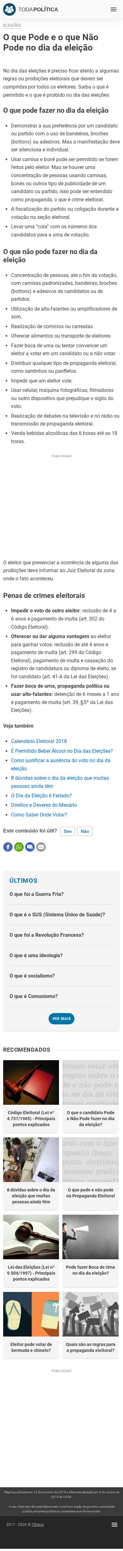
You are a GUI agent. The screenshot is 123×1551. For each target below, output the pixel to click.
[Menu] (113, 9)
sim (68, 831)
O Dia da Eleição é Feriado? (41, 796)
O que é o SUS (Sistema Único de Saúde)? (57, 915)
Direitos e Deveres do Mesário (44, 805)
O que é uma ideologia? (36, 955)
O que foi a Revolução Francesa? (46, 935)
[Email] (41, 847)
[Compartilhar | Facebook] (8, 847)
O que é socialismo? (32, 976)
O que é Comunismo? (33, 996)
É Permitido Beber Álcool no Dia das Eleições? (62, 751)
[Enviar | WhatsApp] (19, 847)
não (85, 831)
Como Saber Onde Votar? (39, 815)
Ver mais (61, 1019)
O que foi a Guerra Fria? (36, 894)
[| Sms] (30, 847)
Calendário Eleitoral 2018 (39, 741)
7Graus (38, 1524)
